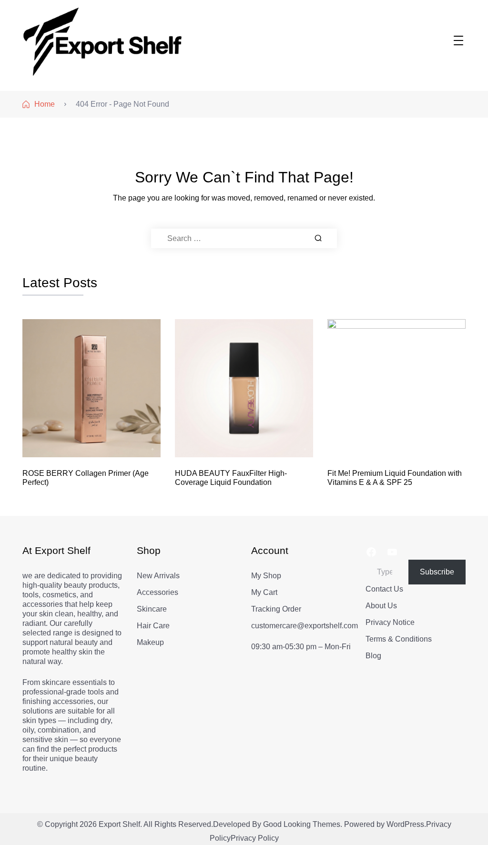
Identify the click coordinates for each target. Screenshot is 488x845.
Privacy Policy (255, 838)
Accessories (157, 592)
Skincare (152, 609)
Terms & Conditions (399, 639)
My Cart (264, 592)
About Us (381, 606)
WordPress (405, 824)
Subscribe (437, 572)
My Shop (266, 576)
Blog (373, 656)
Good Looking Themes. (302, 824)
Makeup (150, 642)
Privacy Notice (390, 622)
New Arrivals (158, 576)
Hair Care (153, 626)
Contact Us (384, 589)
